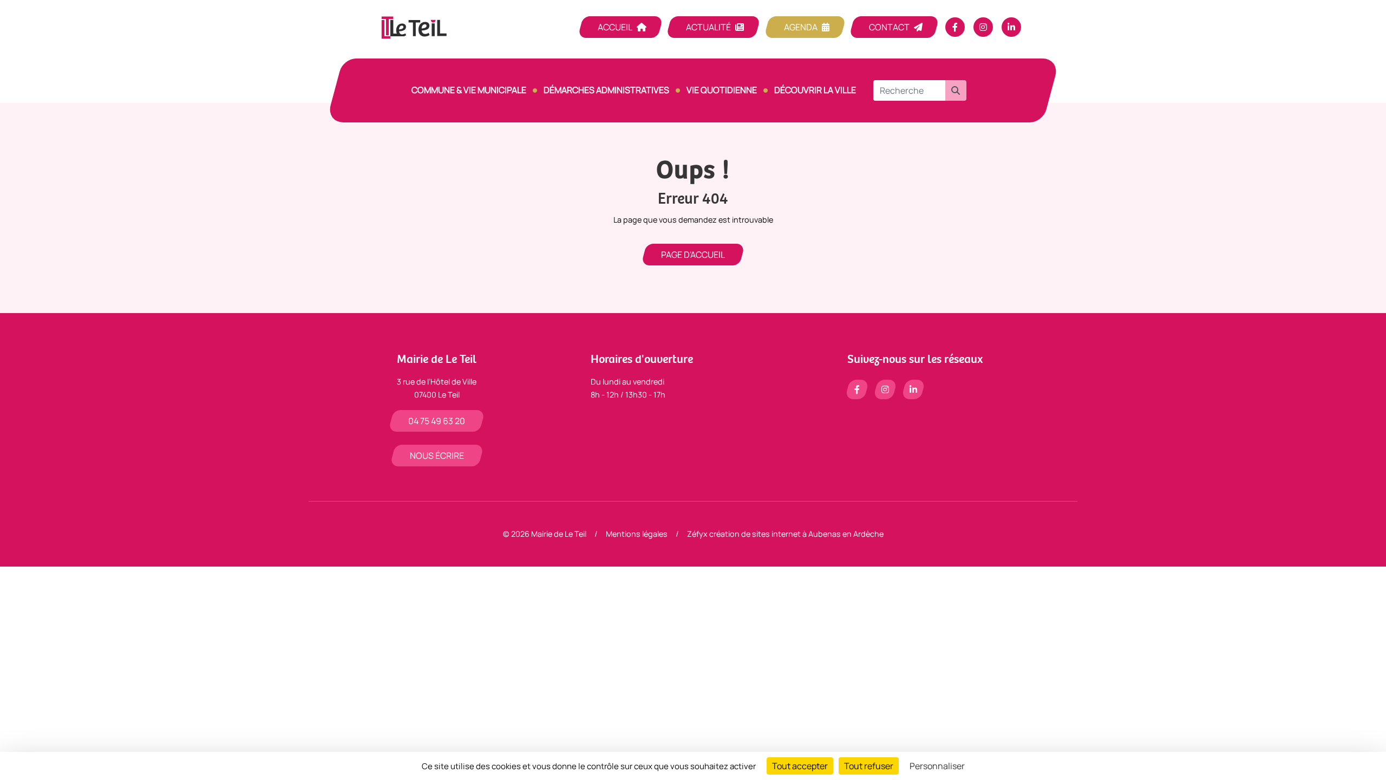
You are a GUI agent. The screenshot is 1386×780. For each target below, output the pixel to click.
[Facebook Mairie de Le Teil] (955, 27)
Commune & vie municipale (468, 90)
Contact (889, 27)
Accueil (615, 27)
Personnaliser (937, 766)
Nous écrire (437, 455)
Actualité (708, 27)
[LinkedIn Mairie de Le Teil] (1011, 27)
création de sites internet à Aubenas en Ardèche (796, 534)
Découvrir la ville (815, 90)
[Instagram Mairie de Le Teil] (983, 27)
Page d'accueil (693, 255)
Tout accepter (800, 766)
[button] (955, 90)
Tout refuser (868, 766)
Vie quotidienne (722, 90)
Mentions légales (637, 534)
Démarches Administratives (606, 90)
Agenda (801, 27)
